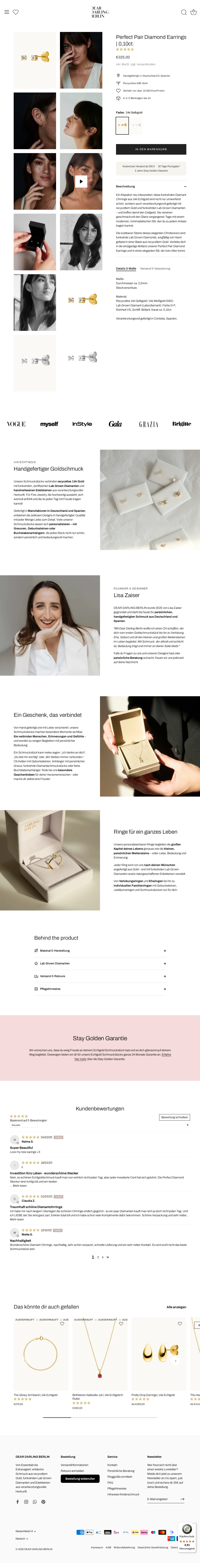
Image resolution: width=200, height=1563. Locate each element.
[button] (125, 49)
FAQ (110, 1482)
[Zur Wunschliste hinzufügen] (62, 1323)
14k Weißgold (136, 125)
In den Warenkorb (151, 149)
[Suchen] (184, 12)
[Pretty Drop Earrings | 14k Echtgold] (158, 1354)
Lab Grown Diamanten (54, 963)
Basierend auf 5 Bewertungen (28, 1120)
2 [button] (98, 1257)
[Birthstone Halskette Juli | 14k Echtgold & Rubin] (99, 1354)
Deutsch (20, 1538)
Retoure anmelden (72, 1470)
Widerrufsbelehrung (124, 1547)
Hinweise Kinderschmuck (123, 1494)
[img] (31, 1137)
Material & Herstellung (54, 950)
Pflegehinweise (49, 988)
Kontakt (112, 1465)
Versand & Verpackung (155, 268)
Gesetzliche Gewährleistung (153, 1547)
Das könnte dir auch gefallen (46, 1307)
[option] (100, 424)
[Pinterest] (43, 1501)
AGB (108, 1547)
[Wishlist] (15, 12)
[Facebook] (18, 1501)
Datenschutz (177, 1547)
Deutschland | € (24, 1531)
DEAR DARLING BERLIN (38, 1549)
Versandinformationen (74, 1465)
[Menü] (7, 12)
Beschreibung (125, 186)
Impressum (97, 1547)
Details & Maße (126, 268)
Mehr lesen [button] (20, 1185)
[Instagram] (26, 1501)
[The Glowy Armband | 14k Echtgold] (41, 1354)
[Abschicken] (182, 1499)
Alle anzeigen (176, 1307)
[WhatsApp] (35, 1501)
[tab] (128, 268)
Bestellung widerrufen (80, 1478)
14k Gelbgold (122, 125)
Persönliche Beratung (120, 1470)
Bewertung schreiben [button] (174, 1117)
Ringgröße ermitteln (119, 1476)
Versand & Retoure (52, 976)
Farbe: (129, 112)
